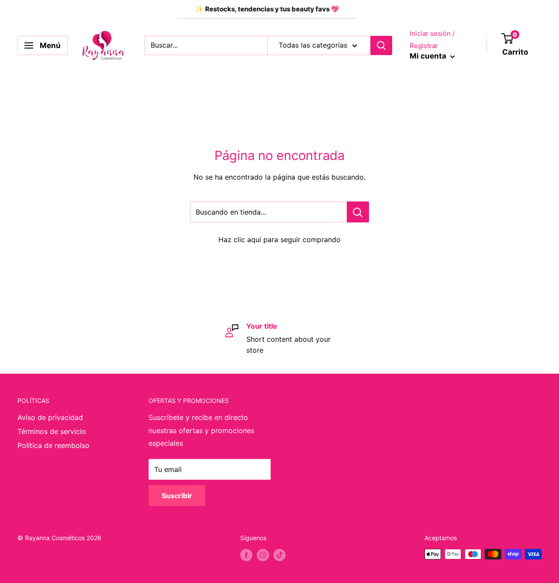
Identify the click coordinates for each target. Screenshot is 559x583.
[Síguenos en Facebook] (246, 555)
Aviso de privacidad (50, 417)
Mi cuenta (429, 56)
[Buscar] (381, 45)
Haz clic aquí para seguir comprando (279, 239)
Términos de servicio (51, 431)
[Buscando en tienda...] (358, 211)
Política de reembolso (53, 445)
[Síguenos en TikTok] (279, 555)
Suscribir (177, 495)
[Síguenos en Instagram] (263, 555)
